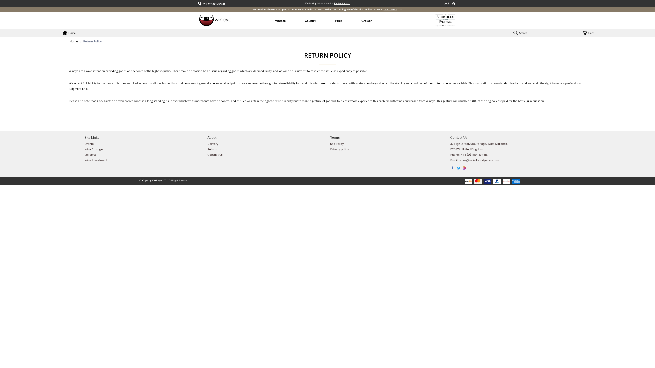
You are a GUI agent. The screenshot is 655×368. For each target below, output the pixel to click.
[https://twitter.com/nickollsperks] (460, 168)
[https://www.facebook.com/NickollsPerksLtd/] (454, 168)
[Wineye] (220, 20)
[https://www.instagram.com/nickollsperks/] (465, 168)
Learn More (390, 9)
